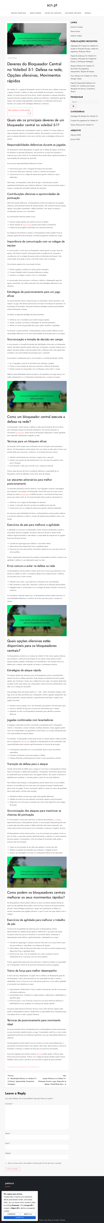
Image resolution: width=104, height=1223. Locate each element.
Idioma (88, 13)
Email (7, 1143)
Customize (11, 1214)
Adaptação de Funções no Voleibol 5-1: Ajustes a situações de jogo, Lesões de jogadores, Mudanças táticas (85, 49)
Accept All (20, 1217)
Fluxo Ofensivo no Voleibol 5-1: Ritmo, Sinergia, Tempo (84, 77)
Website (8, 1153)
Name (8, 1133)
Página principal (18, 13)
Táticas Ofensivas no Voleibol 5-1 (82, 125)
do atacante (20, 432)
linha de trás (27, 225)
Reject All (28, 1214)
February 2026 (76, 135)
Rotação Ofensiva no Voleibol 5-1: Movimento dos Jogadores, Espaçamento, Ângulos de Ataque (83, 69)
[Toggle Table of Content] (28, 113)
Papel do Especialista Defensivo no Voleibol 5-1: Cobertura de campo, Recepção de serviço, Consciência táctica (83, 87)
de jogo (39, 1054)
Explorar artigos (73, 13)
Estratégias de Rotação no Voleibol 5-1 (84, 116)
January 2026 (75, 139)
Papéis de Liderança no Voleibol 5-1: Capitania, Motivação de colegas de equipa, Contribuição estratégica (84, 59)
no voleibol (57, 819)
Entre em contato (53, 13)
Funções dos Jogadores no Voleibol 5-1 (23, 1067)
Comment (9, 1104)
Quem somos (35, 13)
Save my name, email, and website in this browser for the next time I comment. (35, 1163)
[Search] (73, 106)
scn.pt (52, 5)
